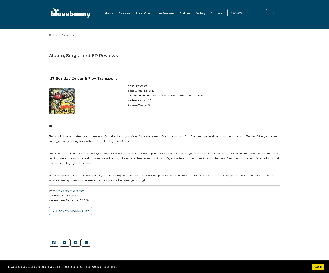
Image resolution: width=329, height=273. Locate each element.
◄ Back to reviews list (70, 211)
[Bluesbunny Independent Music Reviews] (70, 13)
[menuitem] (109, 13)
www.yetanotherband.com (69, 190)
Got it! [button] (318, 266)
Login (276, 13)
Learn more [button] (110, 266)
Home (57, 35)
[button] (259, 12)
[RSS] (86, 243)
